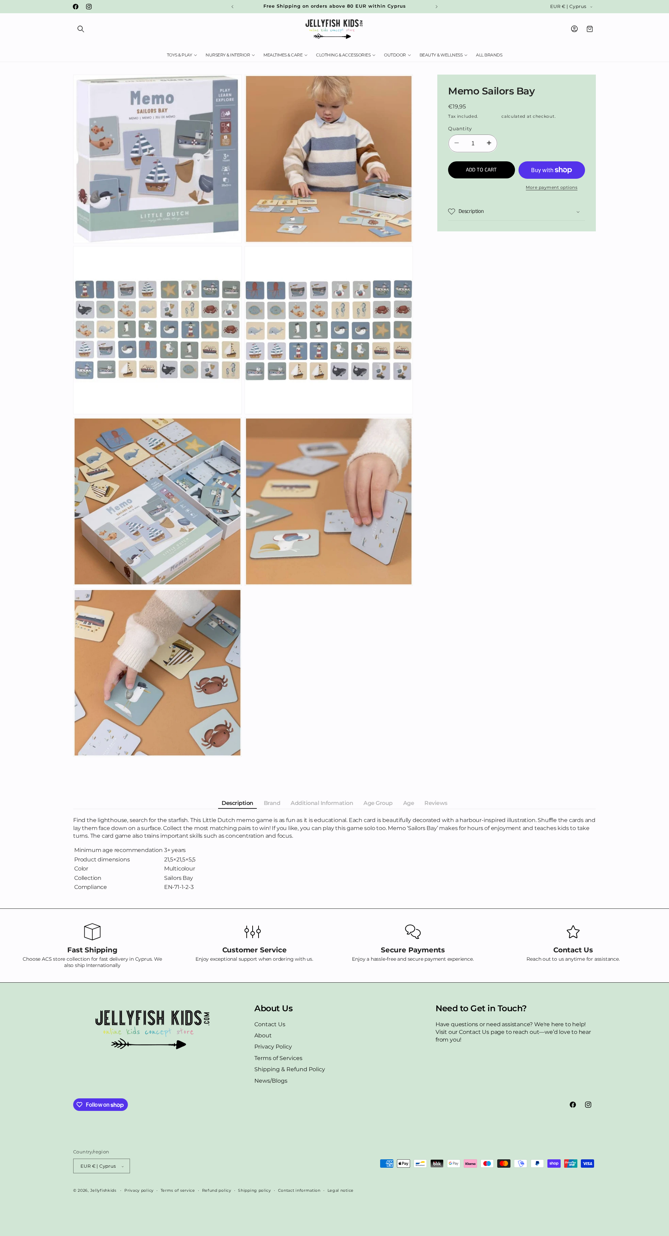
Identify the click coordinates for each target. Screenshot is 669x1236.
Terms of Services (278, 1058)
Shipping (490, 116)
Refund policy (216, 1190)
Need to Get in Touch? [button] (481, 1008)
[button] (81, 29)
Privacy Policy (273, 1047)
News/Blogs (270, 1080)
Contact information (299, 1190)
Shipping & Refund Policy (289, 1069)
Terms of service (178, 1190)
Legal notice (341, 1190)
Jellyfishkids (103, 1190)
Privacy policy (139, 1190)
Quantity (460, 128)
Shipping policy (254, 1190)
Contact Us (269, 1024)
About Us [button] (273, 1008)
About (263, 1035)
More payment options (551, 187)
